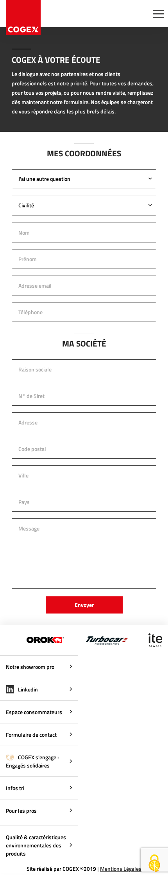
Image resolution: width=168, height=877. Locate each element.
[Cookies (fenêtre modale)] (154, 863)
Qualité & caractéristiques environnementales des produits (36, 845)
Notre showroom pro (30, 667)
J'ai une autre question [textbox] (44, 179)
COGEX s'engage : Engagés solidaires (32, 761)
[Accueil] (23, 17)
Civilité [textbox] (26, 205)
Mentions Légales (120, 869)
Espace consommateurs (34, 712)
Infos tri (15, 788)
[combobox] (84, 179)
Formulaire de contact (31, 734)
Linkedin (27, 689)
